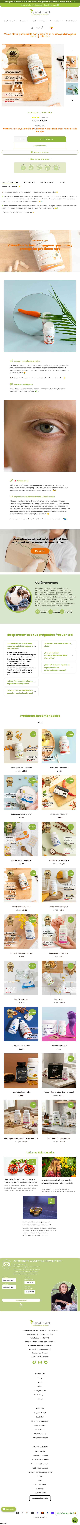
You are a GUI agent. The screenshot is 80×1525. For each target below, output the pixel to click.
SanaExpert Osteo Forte (59, 768)
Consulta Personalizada (40, 1460)
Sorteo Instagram (40, 1485)
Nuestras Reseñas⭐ (11, 186)
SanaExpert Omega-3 (59, 907)
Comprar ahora (40, 146)
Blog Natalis (40, 1417)
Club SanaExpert (10, 21)
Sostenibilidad (40, 1429)
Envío (62, 182)
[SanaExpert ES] (40, 12)
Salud (39, 722)
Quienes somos (40, 1433)
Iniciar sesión (40, 1451)
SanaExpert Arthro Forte (59, 860)
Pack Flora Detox (21, 999)
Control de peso (40, 1395)
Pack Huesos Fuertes (21, 1046)
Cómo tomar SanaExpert (40, 1421)
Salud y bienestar (40, 1391)
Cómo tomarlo (47, 182)
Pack (40, 1382)
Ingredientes (29, 182)
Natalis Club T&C (40, 1493)
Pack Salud (58, 999)
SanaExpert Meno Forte (58, 953)
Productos (24, 21)
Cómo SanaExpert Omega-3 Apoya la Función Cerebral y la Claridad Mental (37, 1223)
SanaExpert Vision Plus (21, 907)
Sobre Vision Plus (10, 182)
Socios (40, 1476)
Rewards (3, 1523)
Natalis (40, 1378)
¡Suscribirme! (21, 1300)
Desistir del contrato (40, 1498)
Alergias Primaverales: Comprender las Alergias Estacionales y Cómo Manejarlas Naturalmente (57, 1183)
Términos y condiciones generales (40, 1472)
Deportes (40, 1399)
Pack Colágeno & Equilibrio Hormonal (59, 1092)
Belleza (40, 1387)
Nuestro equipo (40, 1425)
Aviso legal (40, 1489)
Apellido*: (5, 1284)
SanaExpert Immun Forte (21, 860)
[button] (72, 100)
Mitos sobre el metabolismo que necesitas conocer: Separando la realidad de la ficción (20, 1180)
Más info (40, 551)
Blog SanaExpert (40, 1413)
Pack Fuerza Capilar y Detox (58, 1138)
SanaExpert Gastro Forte (21, 814)
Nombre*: (5, 1277)
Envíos (40, 1480)
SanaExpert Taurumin (58, 814)
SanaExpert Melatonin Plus (21, 953)
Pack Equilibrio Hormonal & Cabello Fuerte (21, 1138)
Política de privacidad (40, 1468)
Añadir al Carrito (46, 139)
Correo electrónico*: (29, 1278)
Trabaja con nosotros (40, 1438)
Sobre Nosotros (56, 21)
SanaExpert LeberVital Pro (21, 768)
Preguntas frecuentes (40, 1456)
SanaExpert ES (42, 1517)
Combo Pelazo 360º (59, 1046)
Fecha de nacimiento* (28, 1288)
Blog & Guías (71, 21)
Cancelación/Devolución (40, 1464)
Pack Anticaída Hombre (21, 1092)
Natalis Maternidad (39, 21)
